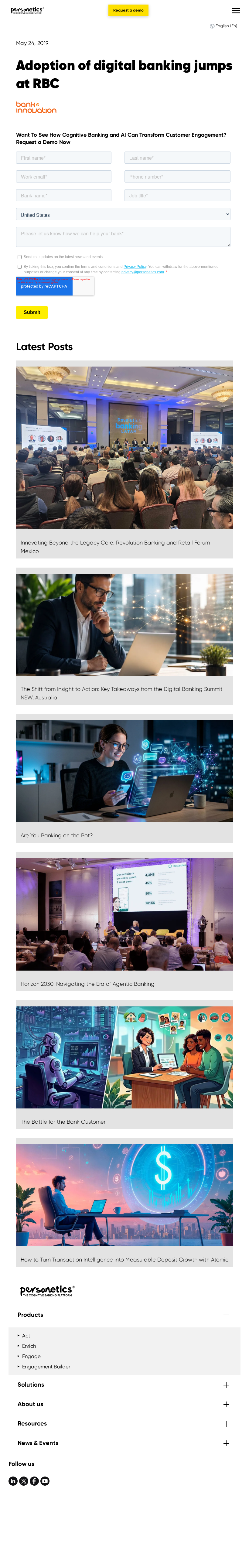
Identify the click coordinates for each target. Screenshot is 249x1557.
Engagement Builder (46, 1367)
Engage (31, 1356)
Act (26, 1336)
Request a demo (128, 10)
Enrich (29, 1346)
